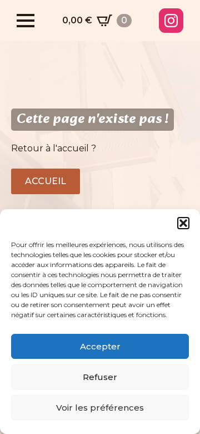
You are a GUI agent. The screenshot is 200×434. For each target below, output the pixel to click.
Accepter (100, 346)
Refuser (100, 377)
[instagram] (171, 20)
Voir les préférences (100, 407)
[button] (183, 223)
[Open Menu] (25, 20)
